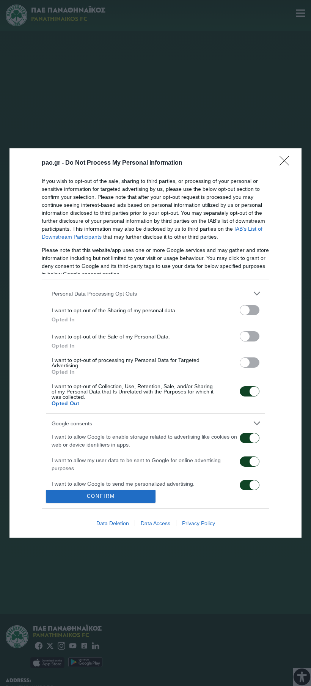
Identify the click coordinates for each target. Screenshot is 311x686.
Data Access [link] (155, 523)
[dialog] (155, 342)
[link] (287, 163)
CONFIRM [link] (101, 496)
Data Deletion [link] (112, 523)
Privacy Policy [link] (198, 523)
